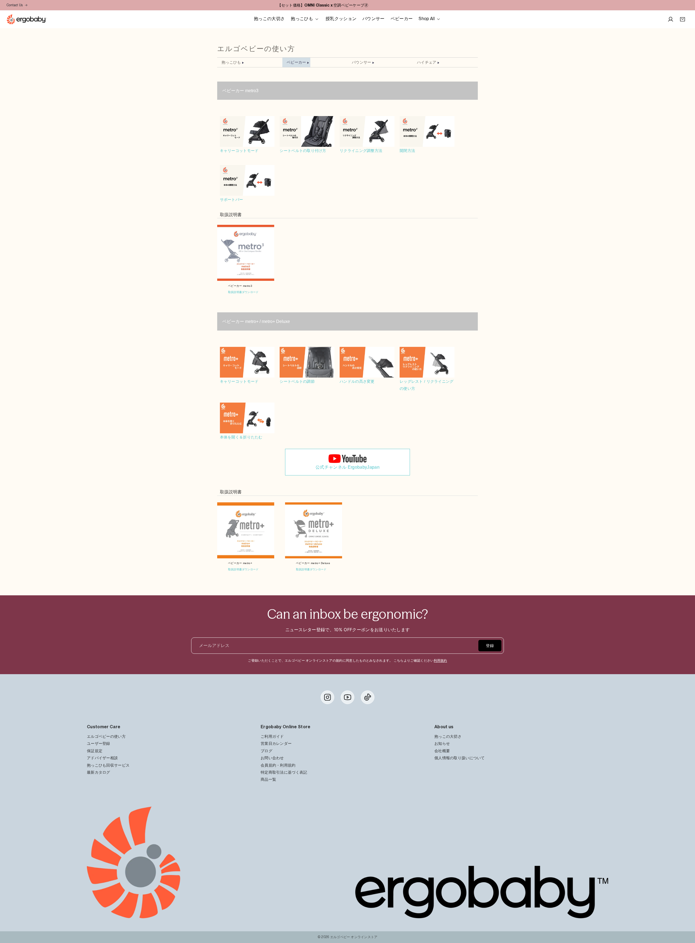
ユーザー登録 (98, 743)
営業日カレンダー (276, 743)
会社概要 (442, 750)
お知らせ (442, 743)
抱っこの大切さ (448, 736)
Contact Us (15, 5)
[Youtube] (347, 697)
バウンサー (361, 62)
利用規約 (440, 660)
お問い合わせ (272, 757)
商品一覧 (268, 779)
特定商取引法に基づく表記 (284, 772)
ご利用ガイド (272, 736)
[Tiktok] (367, 697)
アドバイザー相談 (102, 757)
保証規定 (94, 750)
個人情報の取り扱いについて (459, 757)
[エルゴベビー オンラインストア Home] (27, 19)
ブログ (266, 750)
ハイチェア (426, 62)
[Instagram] (327, 697)
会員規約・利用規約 (278, 765)
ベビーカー (296, 62)
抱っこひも (231, 62)
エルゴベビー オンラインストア (354, 937)
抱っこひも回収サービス (108, 765)
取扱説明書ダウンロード (243, 292)
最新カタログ (98, 772)
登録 (490, 645)
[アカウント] (671, 19)
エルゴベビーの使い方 (106, 736)
